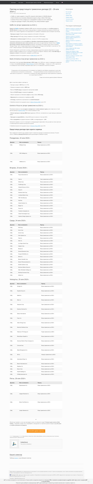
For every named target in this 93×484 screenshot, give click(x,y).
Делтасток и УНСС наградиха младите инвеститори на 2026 (74, 34)
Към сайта (21, 2)
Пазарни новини (16, 436)
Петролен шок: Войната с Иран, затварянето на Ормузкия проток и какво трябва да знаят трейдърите (74, 52)
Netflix (16, 28)
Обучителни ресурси (48, 2)
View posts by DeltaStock (26, 444)
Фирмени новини (69, 20)
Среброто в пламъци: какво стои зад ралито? (73, 61)
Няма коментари (22, 13)
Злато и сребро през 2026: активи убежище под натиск (73, 49)
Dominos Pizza (30, 436)
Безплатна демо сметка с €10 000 (33, 2)
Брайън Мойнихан (39, 436)
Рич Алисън (57, 436)
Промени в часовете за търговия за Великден (73, 41)
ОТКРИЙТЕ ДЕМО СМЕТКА (36, 431)
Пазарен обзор (69, 15)
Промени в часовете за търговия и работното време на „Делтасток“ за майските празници (73, 37)
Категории (13, 2)
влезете (16, 458)
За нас (57, 2)
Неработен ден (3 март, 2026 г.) (72, 58)
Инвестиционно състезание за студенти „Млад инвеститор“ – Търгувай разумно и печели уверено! (74, 45)
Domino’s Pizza (22, 110)
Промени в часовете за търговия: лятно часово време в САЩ (74, 56)
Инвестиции (68, 13)
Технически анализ (70, 19)
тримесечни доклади (13, 437)
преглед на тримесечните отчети (48, 436)
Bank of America (30, 63)
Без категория (69, 11)
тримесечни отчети (20, 437)
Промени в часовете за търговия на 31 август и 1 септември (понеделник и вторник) (74, 30)
